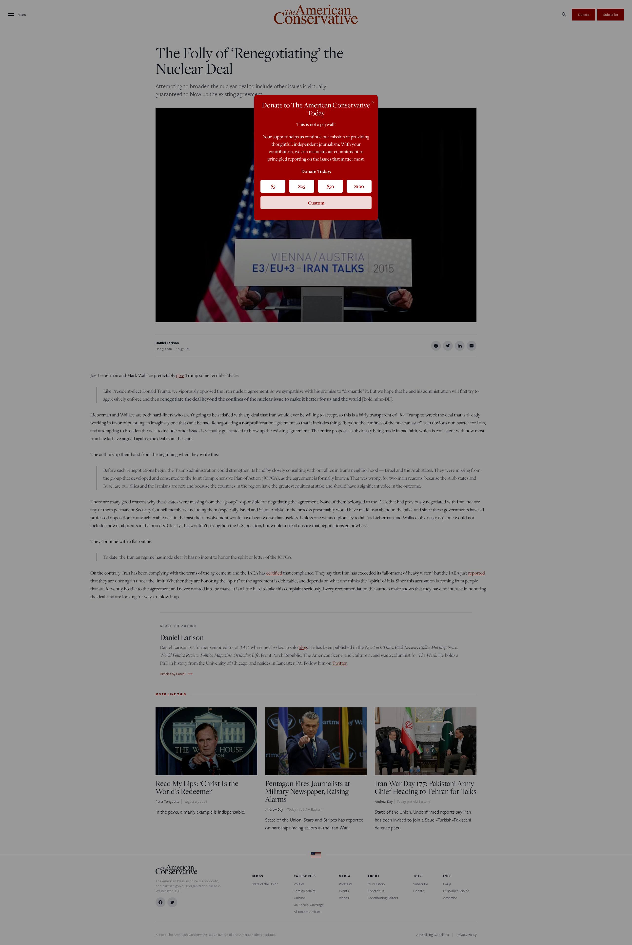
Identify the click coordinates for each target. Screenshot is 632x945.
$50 (330, 186)
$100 (359, 186)
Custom (316, 203)
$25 (301, 186)
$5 (273, 186)
